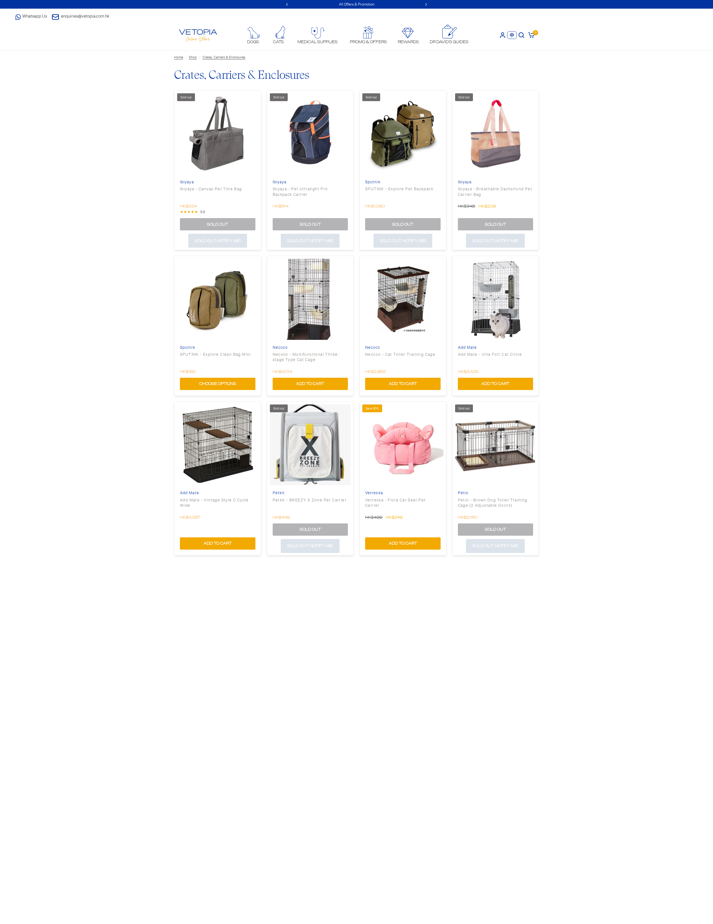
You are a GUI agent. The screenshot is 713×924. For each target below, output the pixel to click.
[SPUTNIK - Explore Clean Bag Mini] (217, 299)
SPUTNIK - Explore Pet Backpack (399, 189)
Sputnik (372, 182)
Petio (463, 493)
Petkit (279, 493)
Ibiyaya (187, 182)
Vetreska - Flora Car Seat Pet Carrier (395, 503)
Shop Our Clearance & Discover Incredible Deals (356, 4)
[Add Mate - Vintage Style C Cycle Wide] (217, 445)
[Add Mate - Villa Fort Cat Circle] (495, 299)
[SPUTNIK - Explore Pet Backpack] (402, 133)
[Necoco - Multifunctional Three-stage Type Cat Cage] (310, 299)
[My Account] (502, 35)
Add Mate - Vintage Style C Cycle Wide (214, 503)
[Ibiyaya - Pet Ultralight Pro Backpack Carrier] (310, 133)
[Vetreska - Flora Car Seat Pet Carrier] (402, 445)
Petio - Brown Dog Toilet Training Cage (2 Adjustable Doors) (493, 503)
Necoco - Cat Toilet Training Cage (400, 354)
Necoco (280, 347)
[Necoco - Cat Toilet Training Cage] (402, 299)
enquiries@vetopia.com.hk (85, 16)
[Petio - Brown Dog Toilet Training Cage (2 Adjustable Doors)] (495, 445)
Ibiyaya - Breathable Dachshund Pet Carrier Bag (495, 192)
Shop (193, 57)
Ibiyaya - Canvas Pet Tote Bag (211, 189)
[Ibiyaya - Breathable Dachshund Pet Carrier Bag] (495, 133)
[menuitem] (253, 35)
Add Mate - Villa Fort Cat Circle (490, 354)
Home (178, 57)
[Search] (521, 35)
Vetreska (374, 493)
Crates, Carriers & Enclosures (223, 57)
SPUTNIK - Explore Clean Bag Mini (215, 354)
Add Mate (467, 347)
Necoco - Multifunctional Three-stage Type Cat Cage (306, 357)
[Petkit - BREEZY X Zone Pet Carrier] (310, 445)
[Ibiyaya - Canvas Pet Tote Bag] (217, 133)
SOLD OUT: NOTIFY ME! (218, 241)
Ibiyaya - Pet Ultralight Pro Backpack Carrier (300, 192)
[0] (530, 35)
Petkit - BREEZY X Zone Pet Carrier (310, 500)
